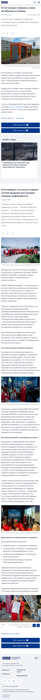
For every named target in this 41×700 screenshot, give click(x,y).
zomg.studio (5, 697)
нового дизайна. (16, 107)
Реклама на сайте (21, 671)
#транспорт (20, 118)
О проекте (6, 674)
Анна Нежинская (6, 15)
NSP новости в (19, 125)
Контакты (5, 670)
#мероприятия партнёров (10, 634)
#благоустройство (7, 118)
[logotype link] (6, 2)
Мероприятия (22, 675)
